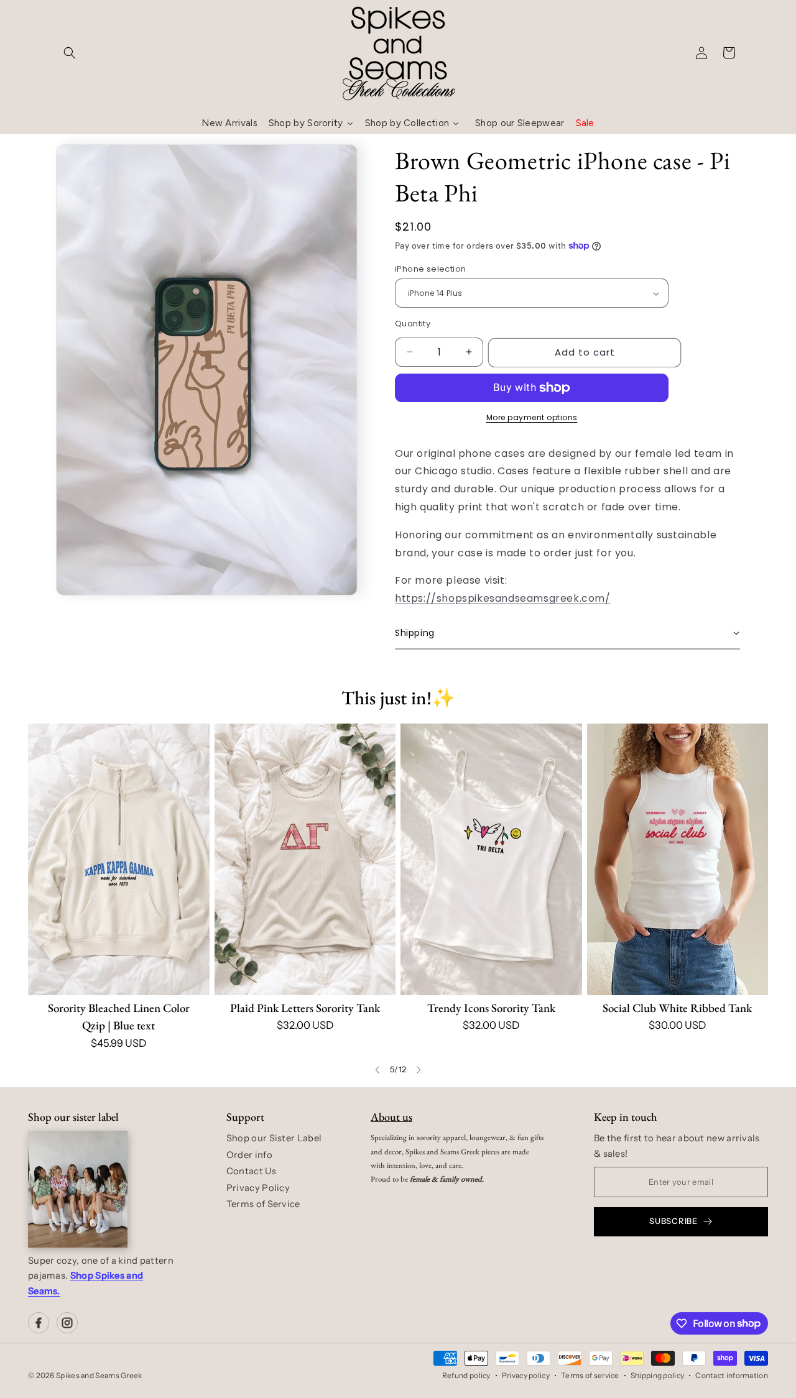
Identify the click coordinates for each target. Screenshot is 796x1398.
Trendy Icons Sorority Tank (491, 1008)
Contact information (731, 1375)
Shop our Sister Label (274, 1138)
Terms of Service (263, 1204)
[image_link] (119, 859)
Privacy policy (526, 1375)
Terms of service (590, 1375)
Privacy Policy (258, 1187)
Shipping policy (658, 1375)
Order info (249, 1155)
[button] (69, 53)
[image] (77, 1189)
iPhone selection (430, 269)
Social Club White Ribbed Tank (677, 1008)
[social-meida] (38, 1322)
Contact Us (251, 1171)
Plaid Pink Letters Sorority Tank (305, 1008)
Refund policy (466, 1375)
